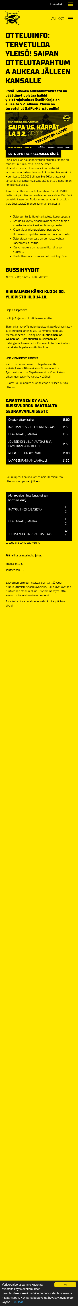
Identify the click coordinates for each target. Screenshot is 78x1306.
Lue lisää (18, 1302)
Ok (65, 1284)
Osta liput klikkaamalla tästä (33, 154)
